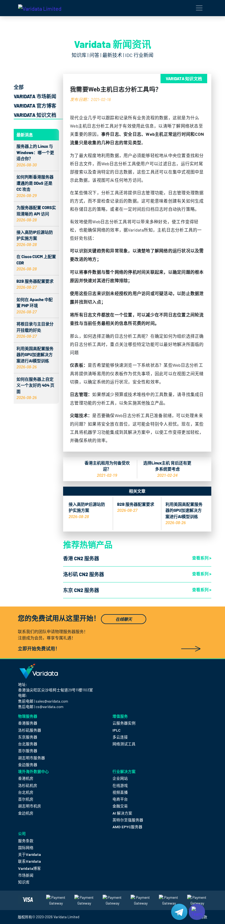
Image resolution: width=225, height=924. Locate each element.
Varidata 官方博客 (35, 106)
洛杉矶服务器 (29, 730)
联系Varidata (29, 861)
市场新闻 (25, 875)
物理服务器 (27, 716)
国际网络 (25, 847)
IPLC (116, 730)
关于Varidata (29, 854)
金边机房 (25, 813)
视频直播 (120, 792)
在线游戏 (120, 785)
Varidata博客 (29, 868)
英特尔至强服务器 (128, 820)
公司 (22, 833)
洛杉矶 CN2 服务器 (83, 574)
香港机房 (25, 778)
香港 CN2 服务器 (81, 558)
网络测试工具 (124, 744)
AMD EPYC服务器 (127, 827)
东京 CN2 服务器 (81, 590)
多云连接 (120, 737)
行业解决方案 (124, 771)
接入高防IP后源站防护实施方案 (34, 238)
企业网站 (120, 778)
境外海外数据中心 (33, 771)
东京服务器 (27, 737)
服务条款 (25, 841)
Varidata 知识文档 (35, 115)
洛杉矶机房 (27, 785)
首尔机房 (25, 799)
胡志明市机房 (29, 806)
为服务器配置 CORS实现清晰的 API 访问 (36, 213)
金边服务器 (27, 765)
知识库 (24, 882)
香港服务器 (27, 723)
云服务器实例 (124, 723)
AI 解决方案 (122, 813)
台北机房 (25, 792)
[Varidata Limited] (39, 8)
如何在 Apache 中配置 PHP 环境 (34, 305)
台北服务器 (27, 744)
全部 (19, 87)
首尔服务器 (27, 751)
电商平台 (120, 799)
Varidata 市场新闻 (35, 96)
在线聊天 (124, 619)
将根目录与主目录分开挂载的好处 (35, 330)
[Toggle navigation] (199, 7)
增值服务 (120, 716)
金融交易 (120, 806)
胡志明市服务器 (31, 758)
